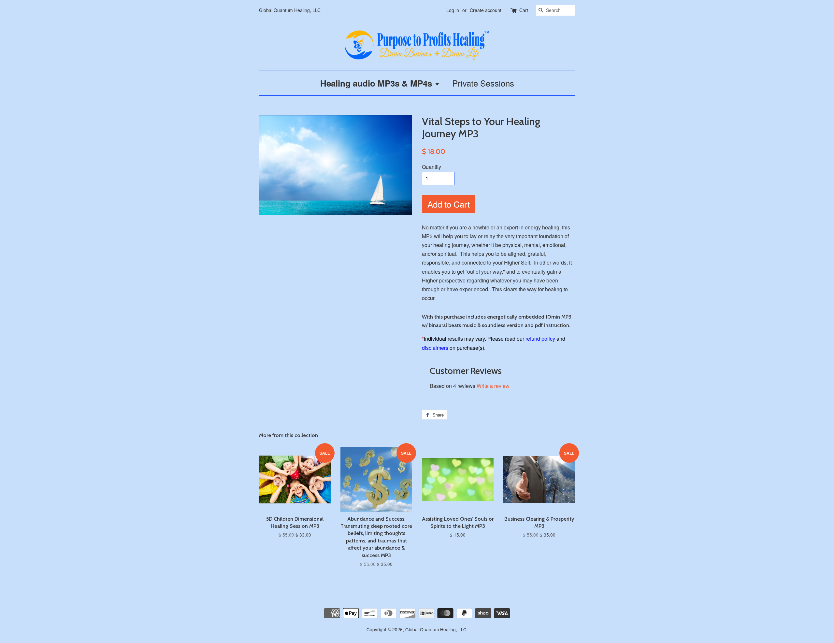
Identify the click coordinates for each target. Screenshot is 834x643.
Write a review (493, 386)
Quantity (431, 167)
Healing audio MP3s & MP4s (377, 83)
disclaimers (435, 347)
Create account (485, 10)
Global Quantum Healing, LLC (436, 629)
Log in (452, 10)
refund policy (540, 338)
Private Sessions (483, 83)
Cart (523, 10)
